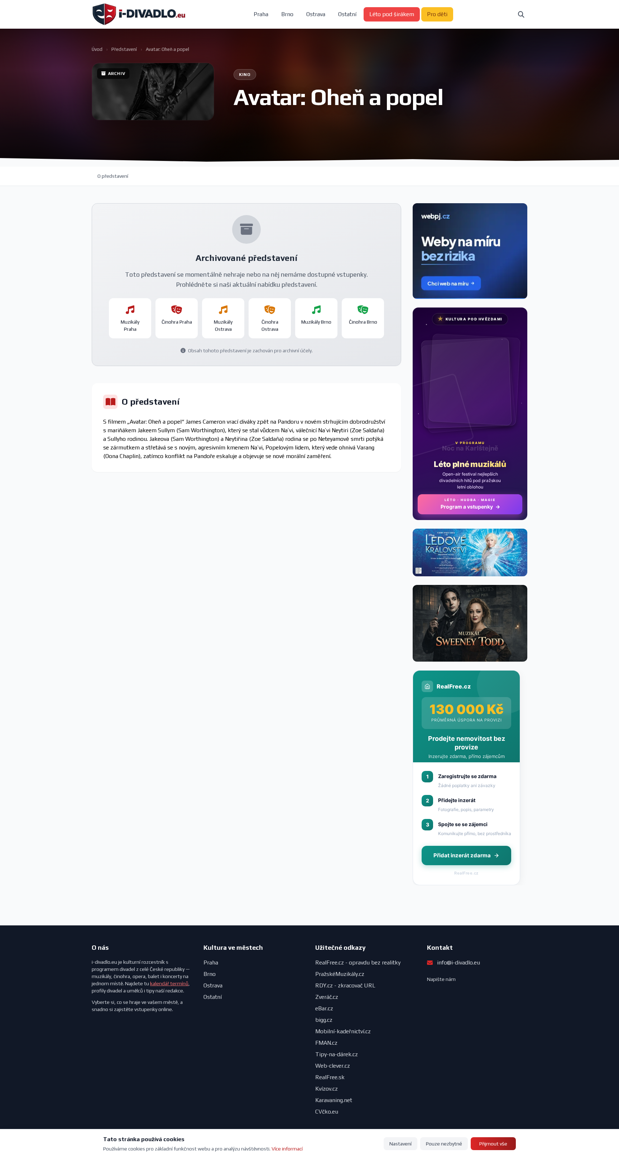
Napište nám (441, 979)
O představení (112, 176)
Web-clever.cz (332, 1065)
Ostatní (347, 14)
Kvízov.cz (326, 1088)
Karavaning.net (333, 1100)
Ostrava (315, 14)
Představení (124, 49)
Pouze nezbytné (444, 1144)
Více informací (287, 1149)
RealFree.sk (330, 1077)
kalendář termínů (169, 983)
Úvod (97, 49)
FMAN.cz (326, 1042)
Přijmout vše (493, 1144)
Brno (287, 14)
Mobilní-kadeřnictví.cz (343, 1031)
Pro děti (437, 14)
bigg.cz (323, 1019)
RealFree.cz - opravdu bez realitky (357, 962)
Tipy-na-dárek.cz (336, 1054)
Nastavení (400, 1144)
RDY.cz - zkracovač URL (345, 985)
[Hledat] (521, 14)
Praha (261, 14)
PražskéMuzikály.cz (339, 974)
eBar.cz (324, 1008)
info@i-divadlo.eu (458, 962)
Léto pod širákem (391, 14)
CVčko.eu (326, 1111)
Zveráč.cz (326, 996)
